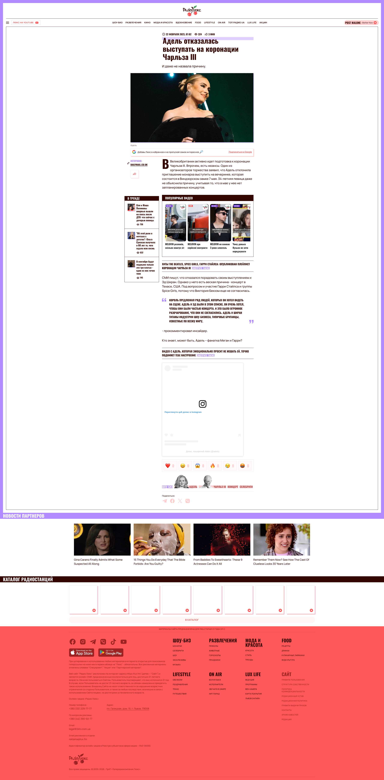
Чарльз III (220, 486)
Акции (263, 22)
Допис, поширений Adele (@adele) (202, 451)
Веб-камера (251, 689)
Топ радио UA (236, 22)
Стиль (248, 655)
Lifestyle (209, 22)
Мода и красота (163, 22)
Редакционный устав (293, 696)
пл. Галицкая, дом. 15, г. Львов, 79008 (128, 708)
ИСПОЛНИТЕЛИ (216, 684)
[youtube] (123, 641)
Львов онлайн (252, 698)
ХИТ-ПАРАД (214, 694)
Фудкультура (288, 660)
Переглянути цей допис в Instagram (183, 412)
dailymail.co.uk (138, 164)
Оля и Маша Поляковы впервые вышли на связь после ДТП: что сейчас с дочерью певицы (145, 212)
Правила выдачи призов (294, 705)
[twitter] (180, 501)
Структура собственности (295, 684)
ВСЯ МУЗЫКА (215, 680)
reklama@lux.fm (78, 739)
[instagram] (82, 641)
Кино (147, 22)
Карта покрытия (253, 694)
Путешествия (179, 694)
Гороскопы (215, 655)
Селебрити (246, 486)
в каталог (192, 619)
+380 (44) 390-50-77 (80, 718)
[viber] (187, 501)
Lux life (252, 22)
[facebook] (172, 501)
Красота (249, 650)
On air (221, 22)
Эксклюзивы (179, 660)
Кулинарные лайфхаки (293, 655)
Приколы (213, 646)
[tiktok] (113, 641)
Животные (214, 651)
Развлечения (133, 22)
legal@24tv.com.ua (79, 729)
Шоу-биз (117, 22)
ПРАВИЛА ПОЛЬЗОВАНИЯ (293, 680)
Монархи (177, 646)
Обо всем (177, 680)
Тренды (249, 660)
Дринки (285, 651)
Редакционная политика (294, 701)
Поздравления (180, 684)
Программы (251, 684)
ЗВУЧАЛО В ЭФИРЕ (217, 689)
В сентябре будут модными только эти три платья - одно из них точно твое (145, 267)
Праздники (214, 660)
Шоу (175, 655)
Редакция (287, 719)
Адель (193, 486)
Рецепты (286, 646)
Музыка (177, 665)
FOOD (198, 22)
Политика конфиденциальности (293, 690)
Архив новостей (290, 715)
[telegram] (164, 501)
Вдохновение (184, 22)
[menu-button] (7, 22)
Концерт (233, 486)
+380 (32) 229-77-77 (80, 708)
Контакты (287, 710)
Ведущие (249, 680)
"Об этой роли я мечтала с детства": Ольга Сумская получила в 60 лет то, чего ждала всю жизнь (145, 241)
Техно (176, 689)
